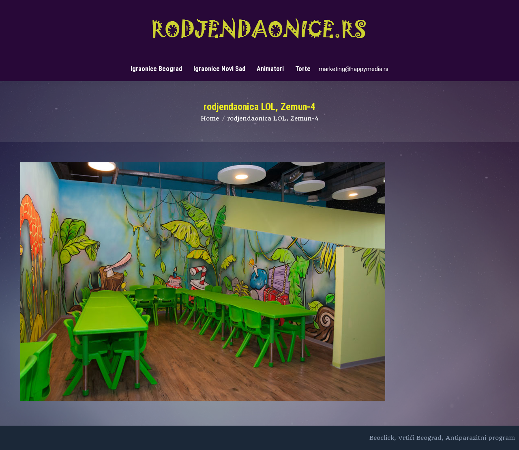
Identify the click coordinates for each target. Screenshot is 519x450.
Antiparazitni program (480, 437)
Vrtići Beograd (420, 437)
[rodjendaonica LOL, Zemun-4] (259, 281)
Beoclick (381, 437)
